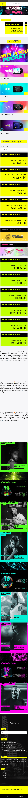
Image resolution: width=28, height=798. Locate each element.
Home (4, 772)
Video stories (4, 66)
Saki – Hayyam (4, 78)
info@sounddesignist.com (9, 747)
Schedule (5, 773)
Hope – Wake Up (4, 133)
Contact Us (5, 777)
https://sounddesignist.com (10, 742)
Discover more (4, 764)
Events (4, 775)
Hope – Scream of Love (7, 115)
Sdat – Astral (4, 97)
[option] (14, 28)
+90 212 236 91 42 (8, 745)
